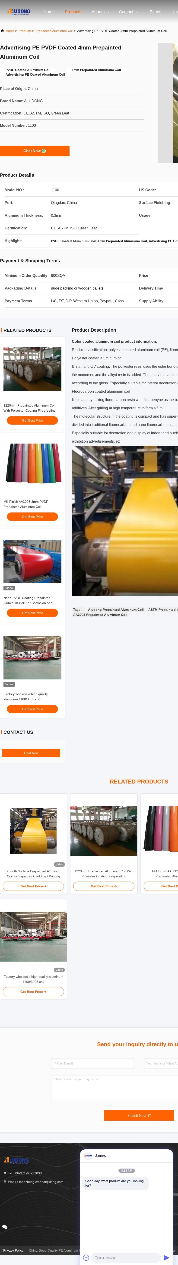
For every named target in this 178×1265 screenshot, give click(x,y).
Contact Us (129, 11)
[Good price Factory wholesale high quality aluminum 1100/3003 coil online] (32, 658)
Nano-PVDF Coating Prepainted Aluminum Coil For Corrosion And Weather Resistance (27, 603)
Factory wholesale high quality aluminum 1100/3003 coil (33, 979)
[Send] (166, 1258)
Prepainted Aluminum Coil (54, 31)
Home (49, 11)
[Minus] (166, 1156)
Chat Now (32, 151)
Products (73, 11)
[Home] (18, 11)
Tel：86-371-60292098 (24, 1173)
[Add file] (86, 1258)
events (156, 11)
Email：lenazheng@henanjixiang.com (35, 1182)
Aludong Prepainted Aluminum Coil (116, 609)
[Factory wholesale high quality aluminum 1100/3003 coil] (33, 937)
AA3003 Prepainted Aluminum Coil (100, 615)
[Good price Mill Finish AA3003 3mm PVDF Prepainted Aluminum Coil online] (32, 465)
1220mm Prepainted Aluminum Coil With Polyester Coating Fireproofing (104, 873)
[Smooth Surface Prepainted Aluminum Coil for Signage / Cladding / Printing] (33, 831)
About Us (100, 11)
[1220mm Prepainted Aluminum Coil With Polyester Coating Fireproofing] (103, 831)
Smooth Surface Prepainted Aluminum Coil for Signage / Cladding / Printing (33, 873)
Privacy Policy (13, 1250)
